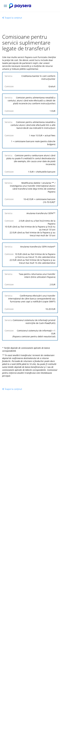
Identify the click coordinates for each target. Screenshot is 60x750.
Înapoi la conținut (13, 17)
